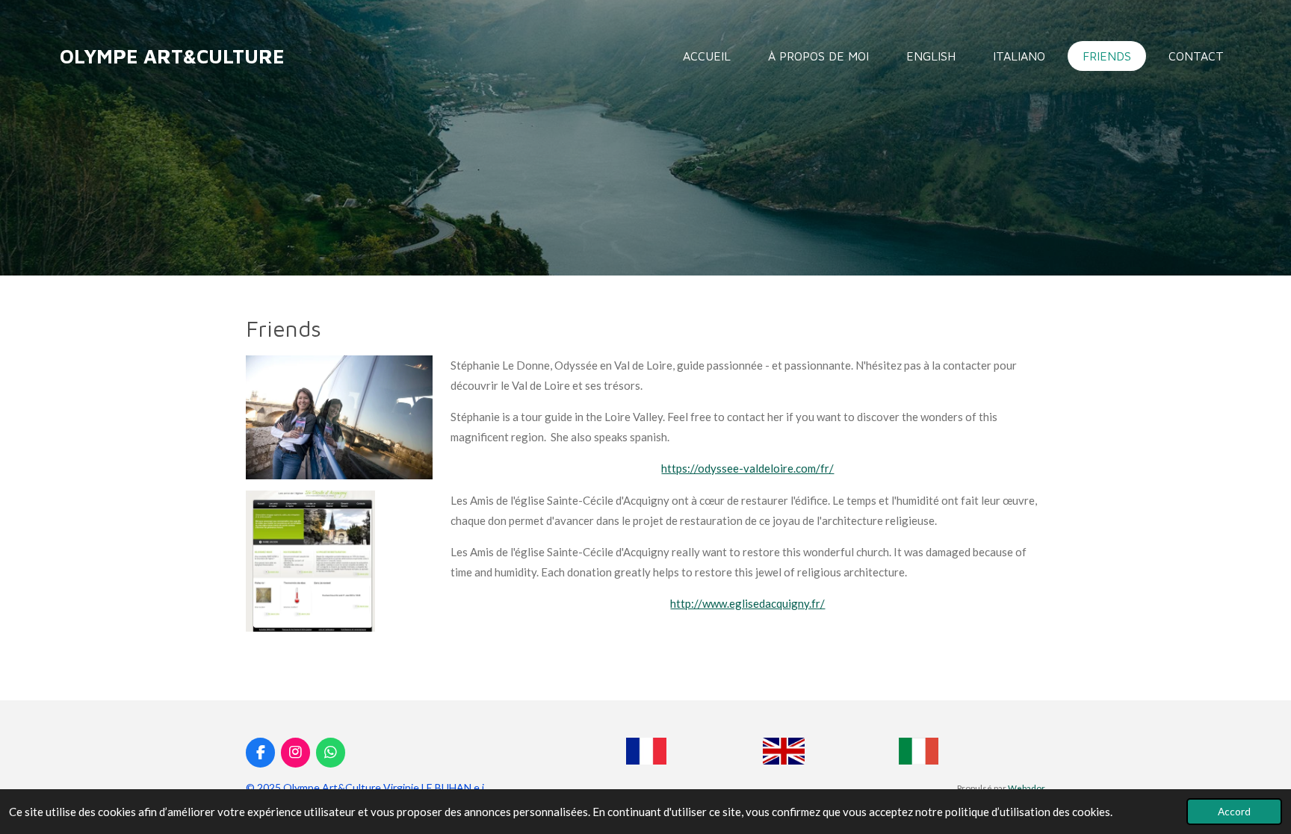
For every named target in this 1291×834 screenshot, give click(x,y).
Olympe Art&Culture (172, 56)
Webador (1026, 787)
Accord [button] (1234, 812)
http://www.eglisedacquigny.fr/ (747, 603)
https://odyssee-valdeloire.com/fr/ (747, 468)
